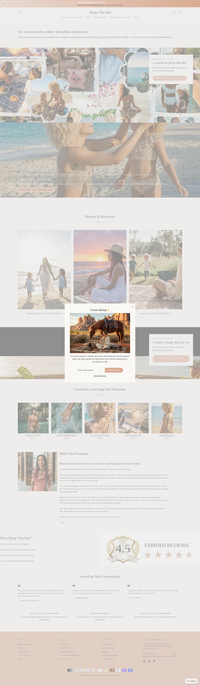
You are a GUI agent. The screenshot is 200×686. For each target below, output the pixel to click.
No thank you (100, 376)
